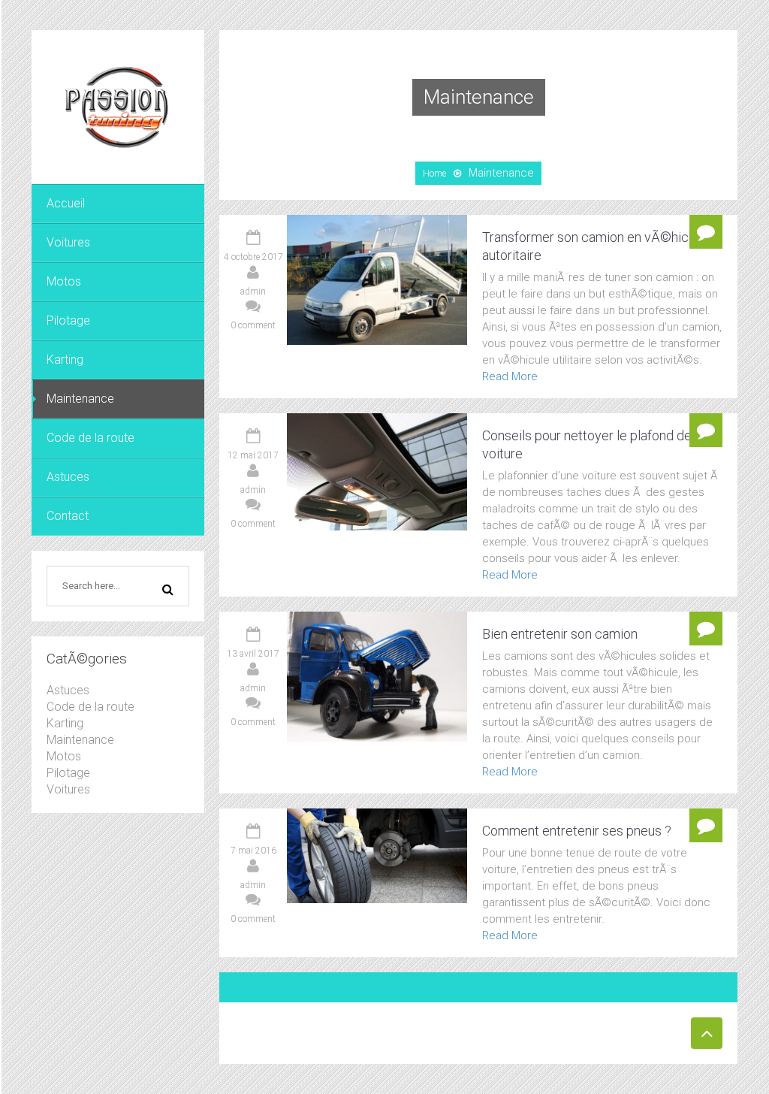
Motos (64, 281)
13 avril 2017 (253, 653)
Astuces (68, 477)
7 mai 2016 (253, 850)
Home (434, 173)
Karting (65, 359)
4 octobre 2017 (253, 257)
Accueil (66, 203)
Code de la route (90, 438)
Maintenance (80, 398)
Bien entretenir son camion (560, 634)
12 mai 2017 (253, 455)
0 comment (253, 325)
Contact (68, 516)
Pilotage (68, 320)
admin (253, 291)
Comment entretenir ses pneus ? (576, 831)
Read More (510, 376)
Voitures (68, 242)
